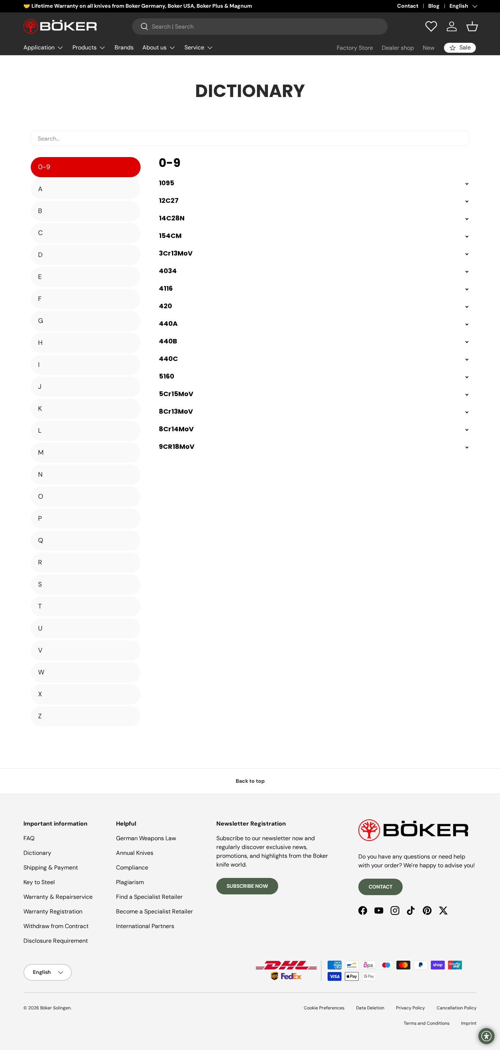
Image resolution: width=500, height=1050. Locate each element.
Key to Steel (39, 882)
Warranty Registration (52, 911)
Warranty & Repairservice (58, 897)
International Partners (145, 926)
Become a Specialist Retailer (154, 911)
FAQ (28, 838)
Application (39, 47)
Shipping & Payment (50, 867)
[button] (472, 26)
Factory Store (355, 48)
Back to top (250, 781)
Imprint (469, 1023)
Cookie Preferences (324, 1008)
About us (154, 47)
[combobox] (260, 26)
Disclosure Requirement (55, 941)
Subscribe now (247, 886)
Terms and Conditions (426, 1023)
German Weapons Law (146, 838)
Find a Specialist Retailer (149, 897)
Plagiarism (130, 882)
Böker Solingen (55, 1008)
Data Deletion (370, 1008)
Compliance (132, 867)
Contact (407, 6)
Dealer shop (398, 48)
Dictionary (37, 853)
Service (194, 47)
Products (84, 47)
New (428, 48)
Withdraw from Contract (56, 926)
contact (380, 886)
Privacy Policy (410, 1008)
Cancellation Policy (457, 1008)
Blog (434, 6)
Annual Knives (134, 853)
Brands (124, 47)
